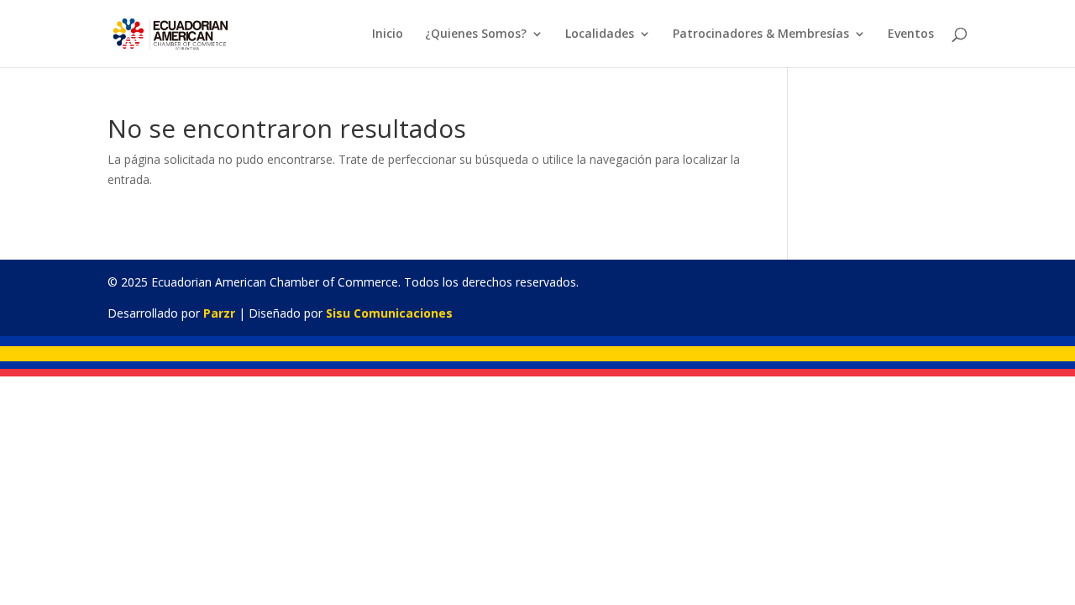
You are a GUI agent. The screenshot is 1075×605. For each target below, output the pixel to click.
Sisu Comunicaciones (389, 313)
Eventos (911, 34)
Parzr (219, 313)
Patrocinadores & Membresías (761, 34)
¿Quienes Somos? (476, 34)
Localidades (599, 34)
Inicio (387, 34)
